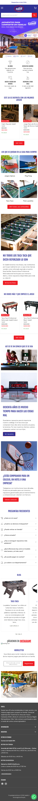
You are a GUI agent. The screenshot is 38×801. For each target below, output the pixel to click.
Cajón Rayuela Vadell (9, 124)
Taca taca (15, 601)
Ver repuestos (9, 434)
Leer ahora (14, 626)
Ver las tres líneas (10, 283)
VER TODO (19, 143)
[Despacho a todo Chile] (28, 82)
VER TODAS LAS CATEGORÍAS (19, 207)
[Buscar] (34, 15)
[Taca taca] (14, 588)
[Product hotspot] (25, 364)
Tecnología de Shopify (19, 797)
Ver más (18, 634)
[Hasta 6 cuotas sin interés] (10, 82)
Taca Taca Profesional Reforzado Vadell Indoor (10, 319)
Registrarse (29, 663)
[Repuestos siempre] (28, 67)
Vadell (3, 126)
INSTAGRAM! (25, 641)
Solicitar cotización (11, 499)
